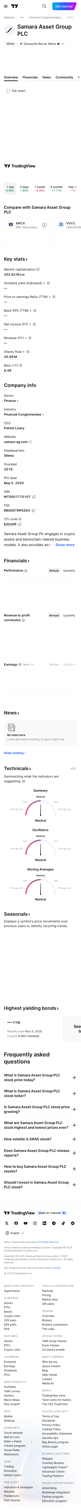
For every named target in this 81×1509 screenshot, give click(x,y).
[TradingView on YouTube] (25, 1223)
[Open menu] (6, 6)
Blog (45, 1370)
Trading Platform (53, 1475)
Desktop (9, 1420)
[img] (58, 43)
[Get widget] (73, 768)
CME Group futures (54, 1341)
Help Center (49, 1374)
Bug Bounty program (55, 1442)
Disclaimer (48, 1420)
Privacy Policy (51, 1424)
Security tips (50, 1437)
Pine (6, 1328)
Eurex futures (50, 1345)
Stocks (8, 1303)
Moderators (11, 1454)
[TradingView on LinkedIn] (44, 1223)
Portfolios (10, 1386)
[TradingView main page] (14, 6)
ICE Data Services (49, 1241)
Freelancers (11, 1495)
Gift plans (48, 1303)
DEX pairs (10, 1324)
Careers (47, 1379)
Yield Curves (12, 1391)
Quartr (57, 1267)
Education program (54, 1501)
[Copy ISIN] (34, 497)
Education (10, 1470)
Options (9, 1395)
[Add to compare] (44, 225)
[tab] (54, 570)
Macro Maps (12, 1399)
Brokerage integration (56, 1492)
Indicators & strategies (18, 1487)
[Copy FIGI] (33, 510)
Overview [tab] (11, 77)
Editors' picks (12, 1475)
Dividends (10, 1370)
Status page (50, 1446)
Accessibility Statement (57, 1433)
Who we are (49, 1361)
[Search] (44, 6)
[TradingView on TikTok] (63, 1223)
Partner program (52, 1496)
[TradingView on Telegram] (54, 1223)
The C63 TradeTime (55, 1404)
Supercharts (12, 1290)
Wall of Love (11, 1437)
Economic (10, 1361)
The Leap (48, 1328)
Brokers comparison (55, 1324)
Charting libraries (53, 1463)
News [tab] (46, 77)
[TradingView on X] (6, 1223)
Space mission (51, 1366)
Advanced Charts (53, 1471)
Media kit (48, 1383)
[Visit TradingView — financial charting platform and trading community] (20, 166)
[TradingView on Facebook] (16, 1223)
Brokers (47, 1320)
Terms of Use (50, 1416)
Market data (50, 1299)
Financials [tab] (30, 77)
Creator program (14, 1445)
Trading (9, 1466)
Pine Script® (12, 1404)
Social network (13, 1432)
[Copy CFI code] (19, 524)
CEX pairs (10, 1320)
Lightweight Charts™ (55, 1467)
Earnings (9, 1366)
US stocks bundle (53, 1349)
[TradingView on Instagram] (35, 1223)
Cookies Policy (51, 1429)
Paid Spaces (12, 1500)
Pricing (46, 1295)
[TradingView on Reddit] (72, 1223)
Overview (48, 1316)
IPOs (7, 1374)
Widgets (47, 1458)
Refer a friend (12, 1441)
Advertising (49, 1488)
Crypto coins (12, 1316)
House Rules (12, 1450)
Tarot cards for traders (56, 1399)
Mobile (8, 1416)
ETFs (7, 1307)
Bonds (8, 1311)
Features (47, 1290)
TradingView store (53, 1395)
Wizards (9, 1491)
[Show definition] (38, 269)
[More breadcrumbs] (22, 17)
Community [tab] (64, 77)
